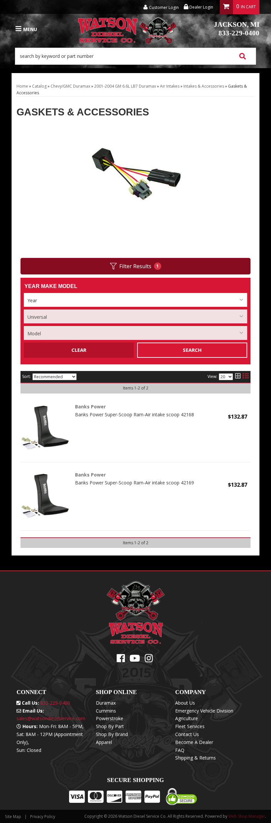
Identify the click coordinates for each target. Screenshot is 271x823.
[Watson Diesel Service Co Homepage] (127, 29)
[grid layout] (238, 377)
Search (192, 350)
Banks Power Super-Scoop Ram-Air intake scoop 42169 (134, 482)
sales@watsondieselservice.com (51, 718)
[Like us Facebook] (121, 660)
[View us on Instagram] (149, 660)
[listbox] (135, 300)
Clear (78, 350)
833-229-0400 (236, 29)
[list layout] (246, 377)
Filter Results (139, 266)
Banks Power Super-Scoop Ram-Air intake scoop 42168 (134, 414)
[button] (135, 56)
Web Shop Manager (246, 816)
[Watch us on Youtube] (135, 660)
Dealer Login (200, 7)
